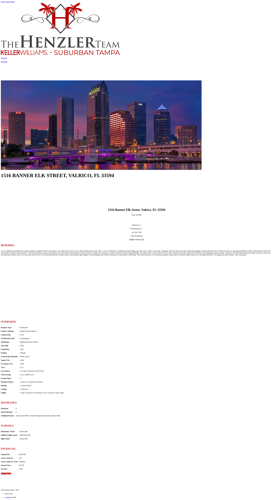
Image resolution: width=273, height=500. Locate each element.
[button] (6, 474)
